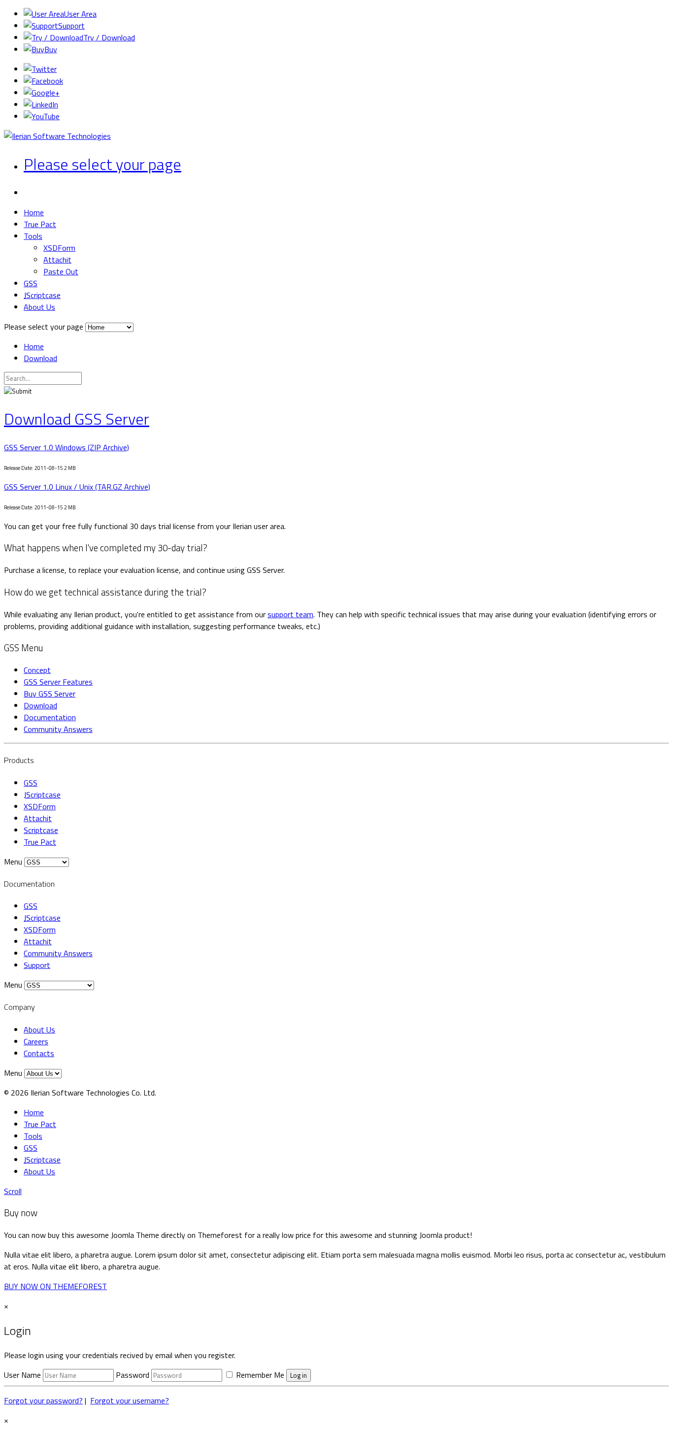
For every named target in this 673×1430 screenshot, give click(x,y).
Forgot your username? (129, 1400)
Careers (36, 1041)
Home (34, 212)
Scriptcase (41, 830)
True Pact (40, 224)
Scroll (13, 1191)
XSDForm (59, 248)
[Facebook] (43, 81)
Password (132, 1375)
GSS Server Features (58, 682)
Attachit (57, 260)
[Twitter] (40, 69)
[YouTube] (42, 116)
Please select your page (102, 164)
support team (290, 614)
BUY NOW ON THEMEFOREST (55, 1286)
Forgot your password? (43, 1400)
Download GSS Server (76, 419)
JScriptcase (42, 295)
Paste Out (60, 271)
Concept (37, 670)
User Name (22, 1375)
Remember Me (259, 1375)
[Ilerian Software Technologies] (57, 136)
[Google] (42, 93)
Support (37, 965)
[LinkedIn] (41, 104)
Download (40, 358)
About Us (39, 307)
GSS (30, 283)
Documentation (50, 717)
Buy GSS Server (49, 693)
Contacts (39, 1053)
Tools (33, 236)
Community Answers (58, 729)
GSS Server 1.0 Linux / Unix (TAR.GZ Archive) (77, 487)
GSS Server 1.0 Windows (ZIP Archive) (66, 447)
